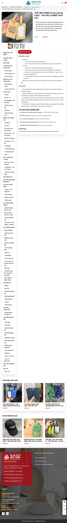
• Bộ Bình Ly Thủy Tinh (8, 239)
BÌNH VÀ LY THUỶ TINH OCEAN (7, 80)
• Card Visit (7, 325)
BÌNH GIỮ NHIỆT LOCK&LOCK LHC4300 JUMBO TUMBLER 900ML (54, 440)
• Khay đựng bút (8, 299)
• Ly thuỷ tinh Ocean (9, 89)
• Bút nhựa (6, 110)
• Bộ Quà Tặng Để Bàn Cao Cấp (8, 209)
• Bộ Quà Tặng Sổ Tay (8, 218)
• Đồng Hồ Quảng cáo (8, 329)
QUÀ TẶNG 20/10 (7, 177)
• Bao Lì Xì (6, 371)
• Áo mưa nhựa (8, 70)
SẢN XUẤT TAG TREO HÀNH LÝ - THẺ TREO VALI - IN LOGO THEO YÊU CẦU (33, 440)
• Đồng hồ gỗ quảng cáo (9, 292)
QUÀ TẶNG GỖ (7, 282)
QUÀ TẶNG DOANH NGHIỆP (8, 204)
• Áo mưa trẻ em (8, 76)
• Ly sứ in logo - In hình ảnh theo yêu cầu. (9, 263)
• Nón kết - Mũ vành (9, 138)
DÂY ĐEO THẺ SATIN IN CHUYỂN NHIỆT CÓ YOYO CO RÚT (54, 405)
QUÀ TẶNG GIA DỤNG (9, 227)
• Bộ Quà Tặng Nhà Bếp (9, 244)
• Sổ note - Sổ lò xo (9, 356)
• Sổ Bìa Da (7, 353)
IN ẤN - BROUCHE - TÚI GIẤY (8, 158)
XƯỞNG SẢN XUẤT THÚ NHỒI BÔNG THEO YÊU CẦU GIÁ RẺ (12, 440)
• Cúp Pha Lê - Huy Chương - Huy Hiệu (9, 223)
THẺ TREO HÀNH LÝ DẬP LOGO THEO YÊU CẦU (31, 405)
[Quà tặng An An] (33, 2)
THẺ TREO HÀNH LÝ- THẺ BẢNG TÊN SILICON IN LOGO (11, 405)
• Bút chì (6, 94)
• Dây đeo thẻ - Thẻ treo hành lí (9, 134)
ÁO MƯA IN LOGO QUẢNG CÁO (7, 67)
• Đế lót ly (6, 288)
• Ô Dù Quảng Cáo (8, 350)
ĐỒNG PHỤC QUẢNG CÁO (8, 119)
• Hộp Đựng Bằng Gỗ (9, 296)
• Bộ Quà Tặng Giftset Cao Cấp (8, 213)
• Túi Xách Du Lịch (9, 151)
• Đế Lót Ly (7, 252)
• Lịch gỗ (6, 302)
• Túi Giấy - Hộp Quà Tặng (9, 173)
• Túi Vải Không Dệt (9, 149)
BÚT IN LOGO (6, 92)
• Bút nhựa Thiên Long (8, 114)
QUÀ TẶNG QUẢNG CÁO (8, 318)
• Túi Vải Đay (7, 146)
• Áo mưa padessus (9, 73)
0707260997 (5, 501)
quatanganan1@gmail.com (16, 474)
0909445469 (5, 508)
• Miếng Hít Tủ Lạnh (9, 337)
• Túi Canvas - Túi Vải (9, 142)
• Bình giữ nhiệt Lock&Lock (8, 313)
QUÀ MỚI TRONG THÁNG (7, 59)
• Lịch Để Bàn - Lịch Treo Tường (9, 168)
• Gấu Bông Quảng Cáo (9, 334)
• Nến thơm (7, 268)
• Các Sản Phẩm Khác (8, 248)
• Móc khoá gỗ (8, 304)
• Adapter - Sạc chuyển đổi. (8, 190)
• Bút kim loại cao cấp (8, 106)
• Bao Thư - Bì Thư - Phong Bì (9, 163)
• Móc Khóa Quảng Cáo (9, 341)
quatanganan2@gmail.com (16, 477)
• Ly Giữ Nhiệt (7, 255)
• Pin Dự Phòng (8, 194)
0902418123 (5, 495)
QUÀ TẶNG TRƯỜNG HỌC (8, 364)
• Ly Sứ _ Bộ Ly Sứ (8, 258)
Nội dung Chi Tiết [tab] (24, 52)
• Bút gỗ (6, 285)
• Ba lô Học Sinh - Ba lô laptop (8, 129)
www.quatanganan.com (15, 481)
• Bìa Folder (7, 322)
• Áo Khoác (7, 122)
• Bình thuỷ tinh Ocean (8, 85)
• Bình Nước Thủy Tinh (8, 234)
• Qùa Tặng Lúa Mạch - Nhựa (8, 279)
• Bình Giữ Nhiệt (8, 230)
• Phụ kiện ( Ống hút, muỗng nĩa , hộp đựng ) (8, 273)
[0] (64, 3)
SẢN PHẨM (6, 63)
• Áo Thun (6, 125)
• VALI (5, 154)
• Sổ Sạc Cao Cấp (8, 197)
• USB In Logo (7, 200)
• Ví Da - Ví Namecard (7, 360)
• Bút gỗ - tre (7, 97)
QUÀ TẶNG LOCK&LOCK (6, 308)
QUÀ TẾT (5, 368)
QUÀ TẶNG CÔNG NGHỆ (8, 185)
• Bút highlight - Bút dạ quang (9, 101)
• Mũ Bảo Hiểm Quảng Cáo (8, 346)
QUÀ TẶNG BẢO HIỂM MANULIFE (9, 181)
